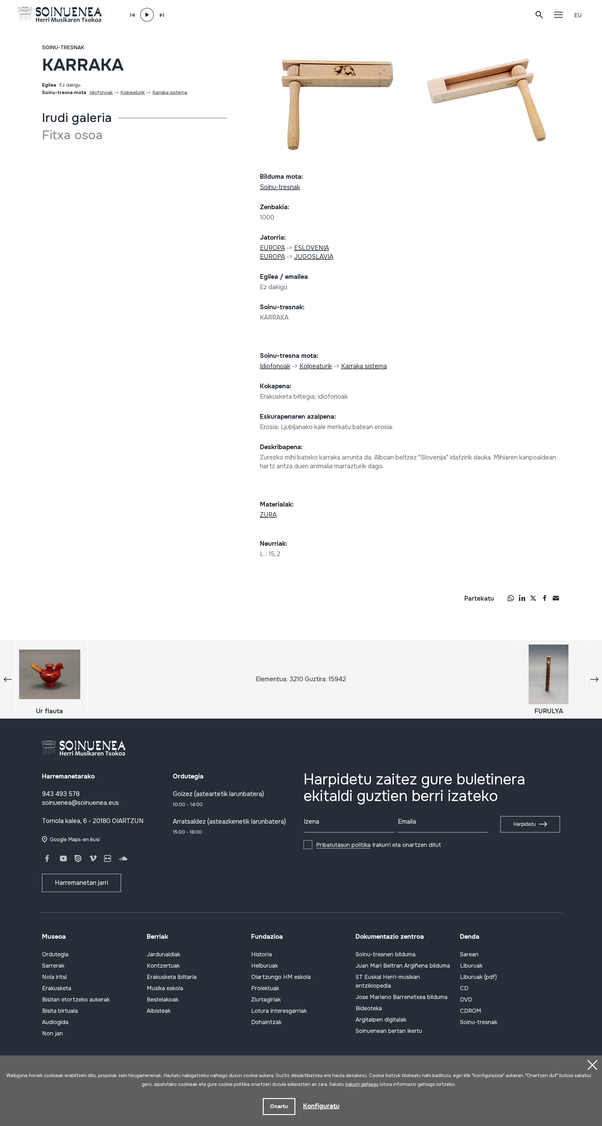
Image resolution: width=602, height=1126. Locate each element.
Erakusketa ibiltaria (172, 977)
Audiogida (55, 1022)
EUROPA (272, 248)
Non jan (52, 1033)
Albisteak (159, 1010)
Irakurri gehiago (361, 1084)
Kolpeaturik (132, 92)
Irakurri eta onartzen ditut (378, 845)
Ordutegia (55, 954)
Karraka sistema (169, 92)
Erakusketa (56, 988)
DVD (466, 999)
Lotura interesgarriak (279, 1010)
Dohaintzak (266, 1022)
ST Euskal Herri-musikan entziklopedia (388, 981)
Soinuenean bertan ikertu (389, 1031)
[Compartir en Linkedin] (522, 598)
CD (464, 988)
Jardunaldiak (163, 954)
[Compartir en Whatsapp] (511, 598)
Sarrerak (53, 965)
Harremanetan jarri (81, 883)
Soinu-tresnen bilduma (385, 954)
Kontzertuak (163, 965)
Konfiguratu (321, 1106)
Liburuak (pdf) (478, 977)
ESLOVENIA (311, 248)
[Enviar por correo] (556, 598)
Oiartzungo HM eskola (281, 977)
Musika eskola (165, 988)
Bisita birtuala (60, 1010)
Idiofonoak (101, 92)
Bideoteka (369, 1008)
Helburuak (264, 965)
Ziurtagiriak (266, 999)
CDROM (470, 1010)
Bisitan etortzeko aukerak (76, 999)
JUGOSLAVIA (313, 257)
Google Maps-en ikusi (75, 839)
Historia (261, 954)
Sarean (469, 954)
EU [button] (578, 15)
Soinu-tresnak (63, 47)
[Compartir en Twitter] (533, 598)
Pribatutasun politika (343, 845)
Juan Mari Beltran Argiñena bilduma (403, 965)
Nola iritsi (54, 977)
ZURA (268, 515)
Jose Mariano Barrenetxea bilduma (401, 997)
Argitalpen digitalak (381, 1019)
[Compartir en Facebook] (545, 598)
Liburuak (471, 965)
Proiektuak (265, 988)
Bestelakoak (162, 999)
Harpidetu (524, 824)
